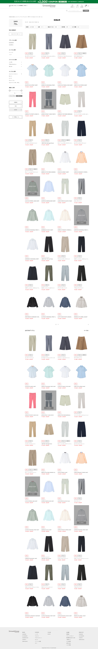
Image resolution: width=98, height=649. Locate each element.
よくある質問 (68, 641)
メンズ (10, 54)
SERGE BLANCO (25, 641)
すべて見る (86, 330)
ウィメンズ (11, 52)
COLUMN (49, 632)
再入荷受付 (49, 106)
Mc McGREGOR (24, 635)
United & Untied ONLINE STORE (49, 6)
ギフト (36, 643)
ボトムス (36, 639)
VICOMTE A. (11, 44)
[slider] (9, 90)
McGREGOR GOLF (25, 637)
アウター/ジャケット (38, 637)
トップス (36, 634)
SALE (16, 106)
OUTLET (15, 109)
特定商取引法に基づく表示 (70, 637)
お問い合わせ (68, 643)
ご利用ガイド (68, 639)
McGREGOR (11, 42)
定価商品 (15, 102)
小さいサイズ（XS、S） (15, 34)
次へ (88, 324)
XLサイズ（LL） (12, 80)
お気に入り (88, 6)
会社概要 (67, 632)
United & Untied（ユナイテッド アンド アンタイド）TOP (19, 16)
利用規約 (67, 634)
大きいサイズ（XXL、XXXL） (14, 82)
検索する (19, 95)
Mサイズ (10, 76)
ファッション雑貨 (38, 641)
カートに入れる (85, 6)
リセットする (12, 95)
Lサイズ (10, 78)
